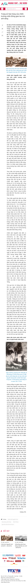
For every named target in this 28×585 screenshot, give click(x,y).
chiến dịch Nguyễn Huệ (13, 519)
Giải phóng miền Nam (6, 521)
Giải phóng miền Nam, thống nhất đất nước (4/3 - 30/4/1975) (21, 546)
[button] (26, 9)
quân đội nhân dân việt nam (8, 524)
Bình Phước (15, 521)
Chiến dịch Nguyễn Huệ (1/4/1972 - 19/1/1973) (7, 545)
